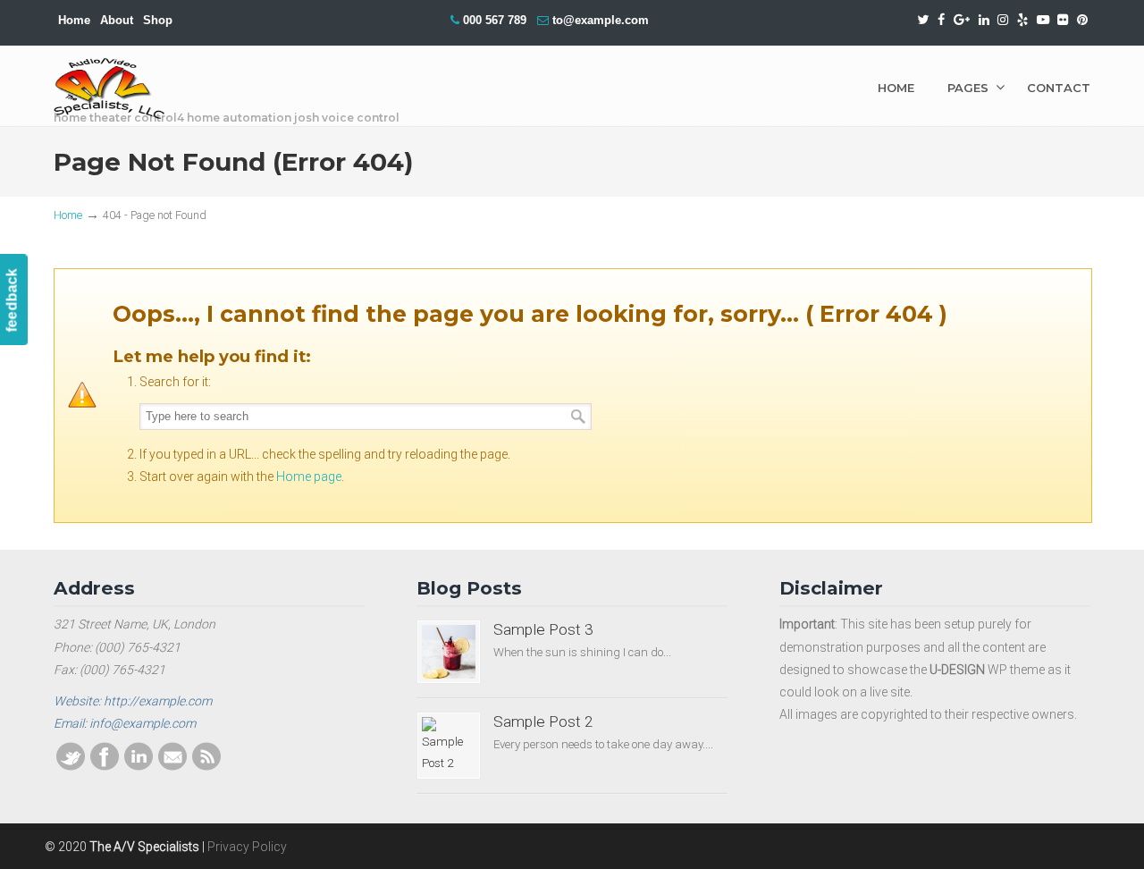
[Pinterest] (1082, 20)
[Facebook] (941, 20)
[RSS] (206, 766)
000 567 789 (494, 20)
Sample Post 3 (543, 629)
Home (74, 20)
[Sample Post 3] (448, 652)
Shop (157, 20)
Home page (308, 476)
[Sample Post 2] (448, 745)
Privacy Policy (247, 846)
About (116, 20)
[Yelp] (1022, 20)
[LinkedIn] (984, 20)
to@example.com (600, 20)
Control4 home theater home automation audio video (109, 89)
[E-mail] (172, 766)
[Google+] (961, 20)
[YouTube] (1043, 20)
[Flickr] (1064, 20)
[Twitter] (923, 20)
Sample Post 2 (543, 721)
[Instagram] (1003, 20)
